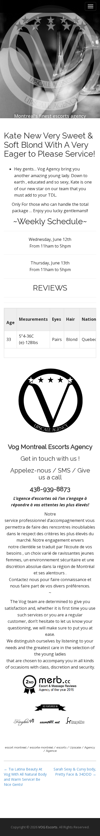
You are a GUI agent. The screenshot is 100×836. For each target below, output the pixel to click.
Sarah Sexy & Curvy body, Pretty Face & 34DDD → (75, 772)
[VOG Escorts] (50, 47)
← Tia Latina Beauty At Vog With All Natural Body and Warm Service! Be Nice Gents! (25, 777)
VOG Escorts (47, 827)
